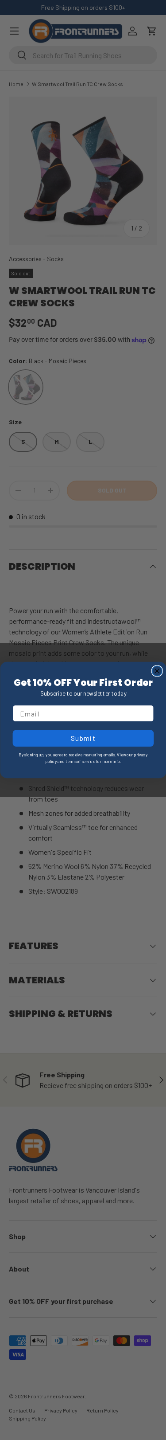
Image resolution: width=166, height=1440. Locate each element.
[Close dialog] (157, 671)
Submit (82, 738)
